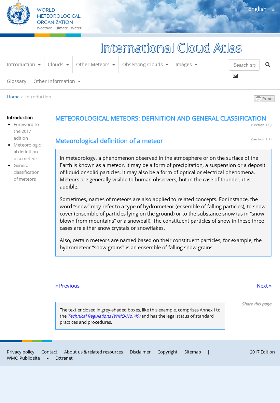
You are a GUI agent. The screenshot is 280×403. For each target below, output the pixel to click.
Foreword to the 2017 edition (26, 131)
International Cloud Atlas (171, 47)
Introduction (21, 64)
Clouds (56, 64)
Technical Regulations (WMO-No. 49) (104, 316)
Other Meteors (93, 64)
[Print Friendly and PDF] (264, 100)
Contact (49, 352)
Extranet (64, 358)
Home (13, 97)
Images (184, 64)
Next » (264, 285)
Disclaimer (140, 352)
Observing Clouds (142, 64)
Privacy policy (20, 352)
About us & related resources (93, 352)
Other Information (54, 81)
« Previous (67, 285)
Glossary (16, 81)
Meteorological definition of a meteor (27, 152)
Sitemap (192, 352)
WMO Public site (23, 358)
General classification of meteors (27, 172)
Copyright (167, 352)
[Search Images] (235, 76)
